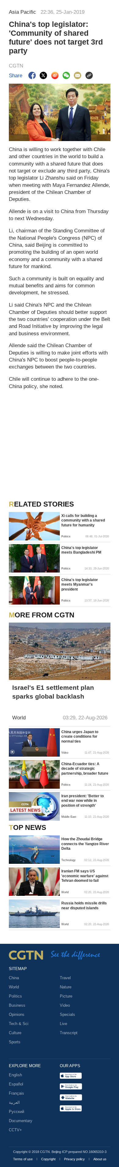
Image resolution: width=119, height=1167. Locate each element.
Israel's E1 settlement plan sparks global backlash (53, 692)
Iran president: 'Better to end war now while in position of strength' (82, 801)
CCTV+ (15, 1130)
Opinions (16, 1014)
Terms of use (23, 1159)
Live (63, 1023)
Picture (66, 996)
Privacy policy (75, 1159)
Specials (67, 1014)
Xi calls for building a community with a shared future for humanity (83, 520)
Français (16, 1093)
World (14, 987)
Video (65, 1005)
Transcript (69, 1033)
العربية (14, 1102)
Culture (15, 1033)
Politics (15, 996)
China (14, 978)
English (15, 1075)
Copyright (48, 1159)
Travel (65, 978)
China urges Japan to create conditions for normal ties (79, 736)
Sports (14, 1042)
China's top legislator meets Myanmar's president (79, 584)
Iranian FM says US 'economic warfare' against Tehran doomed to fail (84, 876)
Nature (65, 987)
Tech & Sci (18, 1023)
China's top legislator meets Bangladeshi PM (81, 550)
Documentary (20, 1120)
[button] (12, 752)
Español (16, 1084)
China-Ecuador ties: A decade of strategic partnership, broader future (84, 769)
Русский (16, 1111)
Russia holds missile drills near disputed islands (84, 905)
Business (17, 1005)
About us (99, 1159)
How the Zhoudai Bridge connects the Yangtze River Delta (85, 844)
